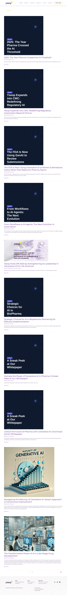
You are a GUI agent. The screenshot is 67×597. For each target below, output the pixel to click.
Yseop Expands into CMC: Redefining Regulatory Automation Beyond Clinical (27, 111)
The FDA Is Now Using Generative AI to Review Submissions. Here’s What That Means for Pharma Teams (33, 168)
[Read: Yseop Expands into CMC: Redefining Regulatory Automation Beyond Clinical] (23, 88)
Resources (38, 2)
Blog (5, 59)
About (44, 2)
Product (21, 2)
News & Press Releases (8, 268)
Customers (32, 2)
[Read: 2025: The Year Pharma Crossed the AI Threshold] (23, 35)
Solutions (26, 2)
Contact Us (50, 2)
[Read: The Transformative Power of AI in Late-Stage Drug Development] (29, 533)
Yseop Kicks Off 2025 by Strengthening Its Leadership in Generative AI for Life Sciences (31, 265)
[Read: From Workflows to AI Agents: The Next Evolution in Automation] (23, 202)
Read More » (6, 64)
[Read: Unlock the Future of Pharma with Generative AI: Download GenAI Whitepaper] (23, 409)
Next (61, 571)
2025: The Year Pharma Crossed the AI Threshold (27, 57)
